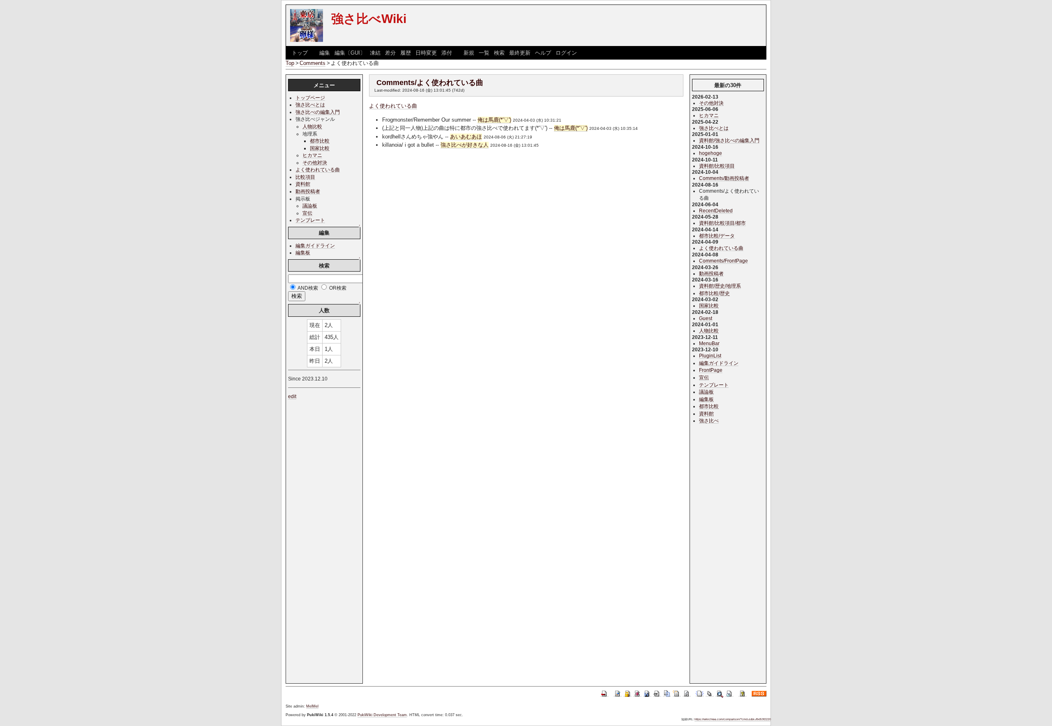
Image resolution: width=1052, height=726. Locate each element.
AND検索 (307, 287)
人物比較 (312, 126)
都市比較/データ (717, 235)
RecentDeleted (716, 210)
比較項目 (305, 177)
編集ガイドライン (315, 245)
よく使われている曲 (393, 106)
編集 (324, 53)
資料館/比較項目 (717, 165)
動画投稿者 (307, 191)
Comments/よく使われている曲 (429, 82)
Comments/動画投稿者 (724, 178)
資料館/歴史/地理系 (720, 285)
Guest (705, 318)
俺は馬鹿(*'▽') (494, 120)
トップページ (310, 97)
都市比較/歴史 (714, 293)
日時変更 (426, 53)
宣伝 (307, 213)
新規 (469, 53)
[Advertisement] (526, 225)
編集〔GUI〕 (350, 53)
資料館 (302, 184)
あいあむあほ (466, 137)
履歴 (405, 53)
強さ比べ (709, 420)
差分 (390, 53)
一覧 (484, 53)
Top (290, 63)
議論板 (309, 205)
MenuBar (709, 343)
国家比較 (320, 148)
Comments (312, 63)
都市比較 (320, 140)
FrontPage (710, 370)
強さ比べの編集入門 (317, 112)
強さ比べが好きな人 (465, 145)
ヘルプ (543, 53)
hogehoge (710, 153)
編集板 (302, 252)
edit (292, 396)
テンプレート (310, 220)
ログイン (566, 53)
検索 (499, 53)
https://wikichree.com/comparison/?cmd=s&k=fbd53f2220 (732, 719)
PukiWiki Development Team (382, 715)
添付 (446, 53)
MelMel (312, 706)
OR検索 (337, 287)
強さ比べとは (310, 104)
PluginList (710, 355)
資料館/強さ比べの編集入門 (729, 140)
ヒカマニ (312, 155)
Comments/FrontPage (723, 260)
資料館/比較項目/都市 (722, 223)
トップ (300, 53)
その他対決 (314, 162)
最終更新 (520, 53)
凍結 (375, 53)
